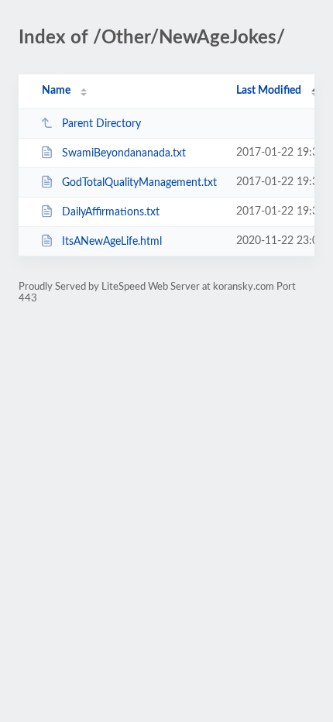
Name (56, 90)
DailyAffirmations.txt (111, 212)
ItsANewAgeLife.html (112, 241)
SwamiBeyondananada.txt (124, 153)
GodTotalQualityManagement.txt (139, 182)
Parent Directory (101, 124)
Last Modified (268, 90)
